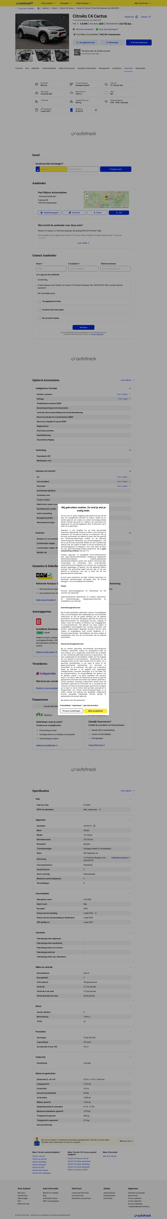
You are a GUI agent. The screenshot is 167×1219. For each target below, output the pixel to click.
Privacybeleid (65, 705)
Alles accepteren (95, 711)
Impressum (76, 705)
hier (87, 551)
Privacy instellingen (71, 711)
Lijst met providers (90, 705)
